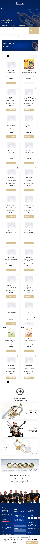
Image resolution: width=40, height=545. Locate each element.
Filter (20, 36)
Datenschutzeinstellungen (32, 539)
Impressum (8, 534)
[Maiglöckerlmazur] (11, 305)
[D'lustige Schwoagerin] (29, 145)
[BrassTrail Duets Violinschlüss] (29, 118)
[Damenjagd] (11, 171)
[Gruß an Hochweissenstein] (29, 251)
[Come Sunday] (11, 145)
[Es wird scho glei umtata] (29, 225)
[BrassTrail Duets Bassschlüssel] (11, 118)
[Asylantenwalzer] (11, 64)
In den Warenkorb (11, 109)
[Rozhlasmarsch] (29, 359)
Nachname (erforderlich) (19, 533)
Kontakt (3, 534)
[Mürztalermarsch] (29, 305)
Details (28, 323)
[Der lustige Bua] (11, 198)
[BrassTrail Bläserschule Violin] (29, 91)
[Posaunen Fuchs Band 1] (11, 332)
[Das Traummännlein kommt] (29, 171)
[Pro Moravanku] (11, 359)
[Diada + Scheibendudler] (29, 198)
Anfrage (33, 76)
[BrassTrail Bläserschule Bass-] (11, 91)
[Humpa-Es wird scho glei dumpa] (29, 278)
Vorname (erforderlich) (18, 528)
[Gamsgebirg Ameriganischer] (11, 251)
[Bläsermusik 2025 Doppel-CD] (29, 64)
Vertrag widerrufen (6, 521)
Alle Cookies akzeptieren (32, 542)
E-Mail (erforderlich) (18, 523)
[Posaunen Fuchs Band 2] (29, 332)
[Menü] (1, 8)
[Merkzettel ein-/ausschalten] (17, 60)
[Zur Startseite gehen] (20, 3)
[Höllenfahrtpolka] (11, 278)
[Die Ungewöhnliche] (11, 225)
